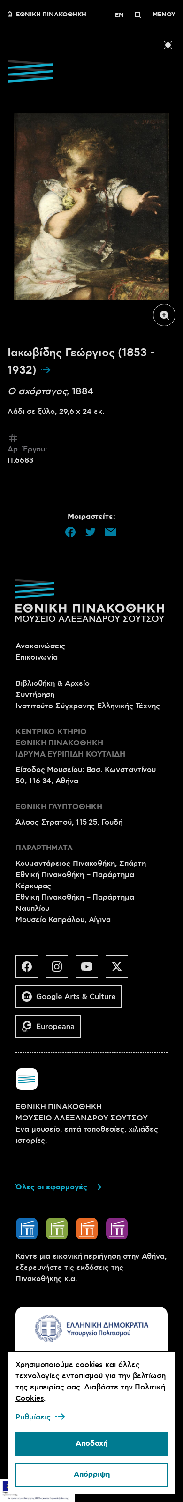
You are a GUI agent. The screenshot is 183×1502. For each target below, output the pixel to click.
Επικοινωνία (36, 657)
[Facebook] (30, 970)
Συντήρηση (34, 694)
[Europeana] (51, 1030)
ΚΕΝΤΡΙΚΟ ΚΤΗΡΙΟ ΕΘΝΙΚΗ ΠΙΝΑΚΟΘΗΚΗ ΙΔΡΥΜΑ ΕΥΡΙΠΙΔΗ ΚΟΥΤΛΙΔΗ (70, 743)
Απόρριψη (92, 1474)
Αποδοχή (91, 1444)
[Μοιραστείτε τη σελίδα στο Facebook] (70, 532)
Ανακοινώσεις (40, 646)
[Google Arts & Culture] (72, 1000)
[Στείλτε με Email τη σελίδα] (110, 532)
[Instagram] (61, 970)
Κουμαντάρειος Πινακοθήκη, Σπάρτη (80, 863)
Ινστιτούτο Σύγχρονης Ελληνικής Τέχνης (87, 706)
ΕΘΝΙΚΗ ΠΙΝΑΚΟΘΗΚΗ (51, 15)
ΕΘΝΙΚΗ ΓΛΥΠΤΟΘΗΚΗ (58, 807)
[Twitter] (121, 970)
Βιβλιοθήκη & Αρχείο (52, 683)
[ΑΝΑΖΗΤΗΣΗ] (138, 15)
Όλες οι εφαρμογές (51, 1187)
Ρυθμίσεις (33, 1417)
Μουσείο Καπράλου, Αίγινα (63, 919)
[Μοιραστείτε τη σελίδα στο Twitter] (90, 532)
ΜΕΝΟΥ (163, 15)
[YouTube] (91, 970)
